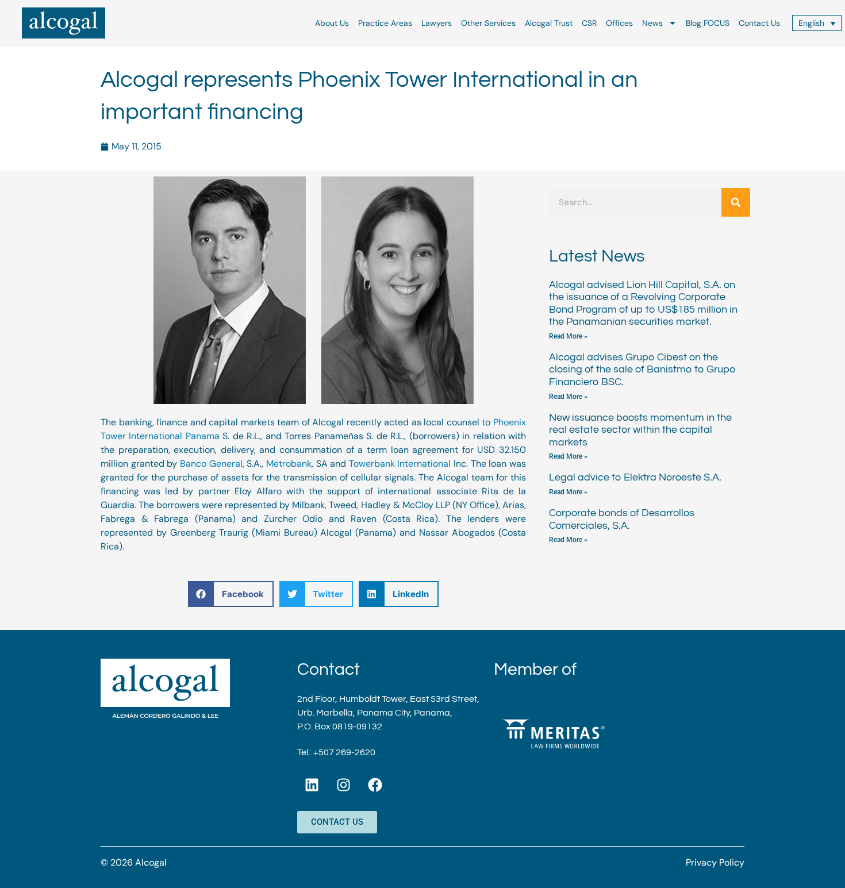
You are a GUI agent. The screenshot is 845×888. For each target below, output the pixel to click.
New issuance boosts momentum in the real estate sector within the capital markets (640, 430)
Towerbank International (400, 464)
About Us (332, 23)
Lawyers (436, 23)
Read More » (568, 336)
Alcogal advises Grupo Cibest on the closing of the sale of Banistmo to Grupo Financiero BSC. (642, 369)
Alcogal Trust (549, 23)
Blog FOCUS (707, 23)
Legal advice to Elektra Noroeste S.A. (635, 477)
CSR (589, 23)
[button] (231, 594)
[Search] (735, 202)
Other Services (488, 23)
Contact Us (759, 23)
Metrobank (289, 464)
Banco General (211, 464)
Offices (619, 23)
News (652, 23)
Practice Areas (385, 23)
